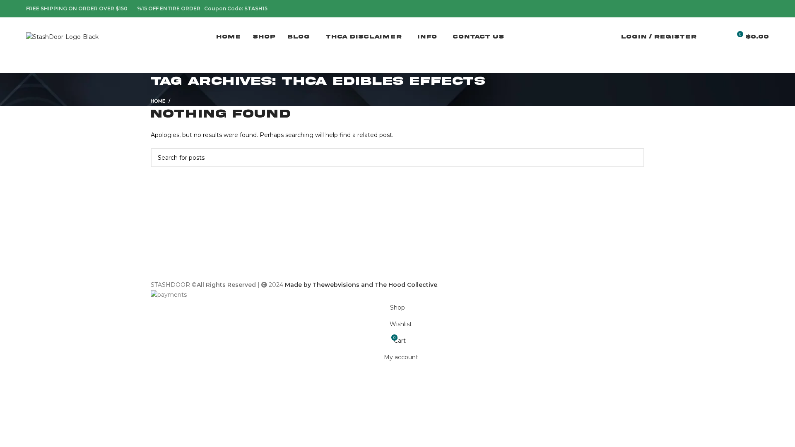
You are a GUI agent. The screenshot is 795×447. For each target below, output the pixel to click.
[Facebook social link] (726, 8)
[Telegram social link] (764, 8)
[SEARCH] (634, 157)
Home (158, 101)
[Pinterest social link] (745, 8)
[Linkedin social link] (754, 8)
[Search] (707, 37)
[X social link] (735, 8)
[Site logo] (62, 36)
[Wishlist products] (721, 37)
